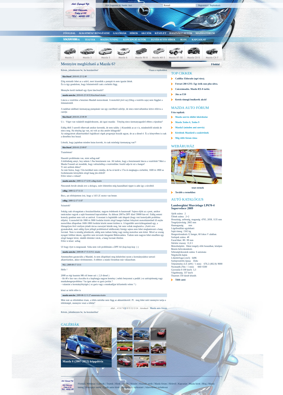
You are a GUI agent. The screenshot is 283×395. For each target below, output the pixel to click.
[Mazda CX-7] (212, 52)
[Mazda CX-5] (194, 52)
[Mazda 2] (69, 52)
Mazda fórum (205, 33)
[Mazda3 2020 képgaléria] (158, 339)
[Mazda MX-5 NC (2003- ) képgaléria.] (125, 353)
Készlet (160, 33)
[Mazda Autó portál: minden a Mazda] (79, 13)
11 (130, 308)
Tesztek (90, 39)
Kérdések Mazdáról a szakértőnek (192, 133)
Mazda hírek (194, 384)
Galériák (120, 33)
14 (137, 308)
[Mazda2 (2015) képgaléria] (141, 339)
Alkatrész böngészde (94, 33)
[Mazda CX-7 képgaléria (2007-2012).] (158, 353)
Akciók (146, 33)
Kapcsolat (199, 39)
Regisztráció (203, 5)
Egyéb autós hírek (163, 39)
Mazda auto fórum (158, 308)
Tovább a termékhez (185, 192)
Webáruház (182, 146)
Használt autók (180, 33)
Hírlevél (172, 384)
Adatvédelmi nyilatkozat (156, 387)
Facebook (70, 39)
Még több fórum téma (186, 138)
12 (132, 308)
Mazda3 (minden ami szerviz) (190, 127)
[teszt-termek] (196, 183)
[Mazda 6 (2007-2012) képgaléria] (125, 339)
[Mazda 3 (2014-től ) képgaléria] (158, 367)
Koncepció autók (134, 39)
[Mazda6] (123, 52)
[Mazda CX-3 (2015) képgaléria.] (125, 367)
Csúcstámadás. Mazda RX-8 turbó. (192, 89)
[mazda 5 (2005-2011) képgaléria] (141, 353)
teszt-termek (198, 188)
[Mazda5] (105, 52)
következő (144, 308)
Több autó (180, 280)
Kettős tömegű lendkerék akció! (191, 99)
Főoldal (69, 33)
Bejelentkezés (215, 5)
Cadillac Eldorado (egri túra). (190, 78)
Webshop (91, 384)
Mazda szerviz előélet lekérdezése (191, 117)
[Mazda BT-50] (176, 52)
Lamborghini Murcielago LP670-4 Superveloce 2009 (193, 207)
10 (127, 308)
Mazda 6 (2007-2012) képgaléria (83, 361)
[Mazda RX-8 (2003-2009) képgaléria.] (141, 367)
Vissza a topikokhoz (158, 70)
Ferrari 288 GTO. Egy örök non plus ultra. (196, 84)
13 (134, 308)
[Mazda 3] (87, 52)
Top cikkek (181, 73)
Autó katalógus (187, 199)
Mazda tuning (109, 39)
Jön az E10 (180, 94)
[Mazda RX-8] (141, 52)
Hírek (134, 33)
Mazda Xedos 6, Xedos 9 (187, 122)
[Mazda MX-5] (158, 52)
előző (113, 308)
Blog (183, 39)
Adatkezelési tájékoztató (132, 387)
